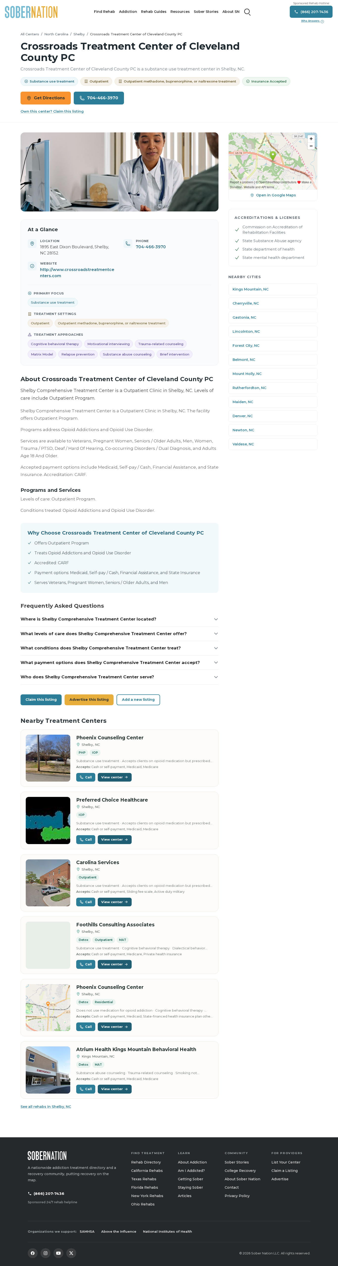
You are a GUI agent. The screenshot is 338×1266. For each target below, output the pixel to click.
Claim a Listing (284, 1170)
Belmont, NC (244, 359)
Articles (185, 1196)
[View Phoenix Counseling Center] (48, 758)
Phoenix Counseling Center (110, 738)
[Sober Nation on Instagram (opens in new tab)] (45, 1253)
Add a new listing (138, 699)
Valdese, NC (243, 444)
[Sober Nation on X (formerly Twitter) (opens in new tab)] (71, 1253)
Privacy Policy (237, 1196)
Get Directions (49, 98)
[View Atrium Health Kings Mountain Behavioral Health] (48, 1070)
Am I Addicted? (191, 1170)
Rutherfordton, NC (249, 388)
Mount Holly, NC (247, 374)
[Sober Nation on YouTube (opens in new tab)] (58, 1253)
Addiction (128, 11)
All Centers (30, 34)
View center (112, 777)
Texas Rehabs (143, 1179)
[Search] (247, 12)
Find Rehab (104, 11)
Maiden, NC (243, 402)
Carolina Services (97, 862)
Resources (180, 11)
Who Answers (312, 21)
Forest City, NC (246, 345)
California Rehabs (147, 1170)
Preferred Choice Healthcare (112, 800)
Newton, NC (243, 430)
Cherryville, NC (246, 303)
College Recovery (240, 1170)
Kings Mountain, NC (250, 289)
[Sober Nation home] (31, 12)
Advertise (280, 1179)
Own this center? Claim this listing (52, 111)
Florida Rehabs (144, 1187)
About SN (231, 11)
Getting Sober (190, 1179)
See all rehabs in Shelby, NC (46, 1106)
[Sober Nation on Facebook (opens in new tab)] (33, 1253)
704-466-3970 (102, 98)
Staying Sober (190, 1187)
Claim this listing (41, 699)
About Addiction (192, 1162)
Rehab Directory (146, 1162)
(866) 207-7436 (49, 1193)
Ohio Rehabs (143, 1204)
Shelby (79, 34)
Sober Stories (206, 11)
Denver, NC (243, 416)
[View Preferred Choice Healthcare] (48, 820)
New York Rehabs (147, 1196)
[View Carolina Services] (48, 883)
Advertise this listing (89, 699)
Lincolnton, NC (246, 331)
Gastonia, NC (244, 317)
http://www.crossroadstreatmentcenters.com (77, 272)
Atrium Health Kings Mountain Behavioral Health (136, 1049)
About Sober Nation (242, 1179)
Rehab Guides (154, 11)
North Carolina (56, 34)
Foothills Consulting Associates (115, 925)
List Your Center (285, 1162)
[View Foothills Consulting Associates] (48, 945)
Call (88, 777)
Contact (232, 1187)
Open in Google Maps (276, 195)
